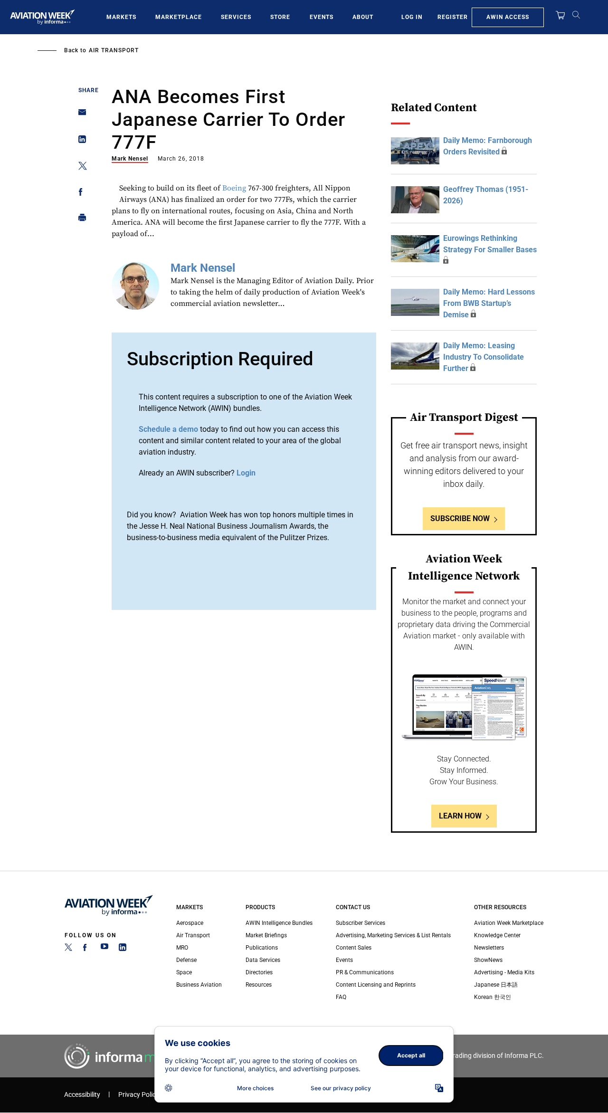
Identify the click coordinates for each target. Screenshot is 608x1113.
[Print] (79, 220)
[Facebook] (86, 949)
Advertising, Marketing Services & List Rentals (393, 935)
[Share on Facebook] (79, 194)
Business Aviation (199, 984)
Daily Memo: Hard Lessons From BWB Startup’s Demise (489, 303)
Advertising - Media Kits (504, 972)
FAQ (341, 997)
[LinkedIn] (122, 949)
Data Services (263, 960)
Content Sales (353, 947)
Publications (262, 947)
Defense (186, 960)
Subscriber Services (360, 923)
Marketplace (178, 17)
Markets (121, 17)
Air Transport (114, 50)
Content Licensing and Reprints (376, 984)
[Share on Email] (79, 115)
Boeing (234, 188)
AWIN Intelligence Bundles (279, 923)
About (362, 17)
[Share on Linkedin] (79, 141)
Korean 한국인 (492, 997)
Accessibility (82, 1095)
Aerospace (189, 923)
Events (321, 17)
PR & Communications (365, 972)
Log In (411, 17)
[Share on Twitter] (79, 167)
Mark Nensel (130, 158)
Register (452, 17)
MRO (182, 947)
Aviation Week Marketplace (508, 923)
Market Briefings (266, 935)
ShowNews (488, 960)
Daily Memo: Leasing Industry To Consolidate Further (483, 357)
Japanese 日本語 (496, 984)
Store (280, 17)
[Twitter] (68, 949)
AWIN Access (507, 17)
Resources (259, 984)
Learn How (460, 815)
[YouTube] (104, 949)
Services (236, 17)
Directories (259, 972)
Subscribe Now (460, 518)
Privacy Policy (138, 1095)
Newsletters (489, 947)
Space (184, 972)
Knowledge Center (497, 935)
